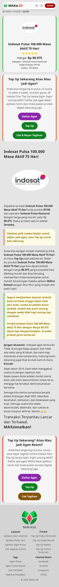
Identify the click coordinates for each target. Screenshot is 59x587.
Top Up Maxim (43, 544)
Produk (16, 11)
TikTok (43, 574)
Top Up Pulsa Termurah (43, 535)
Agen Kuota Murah (15, 565)
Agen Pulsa (15, 561)
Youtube (43, 565)
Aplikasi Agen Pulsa (15, 544)
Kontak (50, 5)
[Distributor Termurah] (5, 5)
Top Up (29, 126)
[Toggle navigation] (36, 5)
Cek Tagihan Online (15, 549)
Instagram (43, 570)
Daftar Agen (29, 116)
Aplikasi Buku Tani (15, 540)
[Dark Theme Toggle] (41, 5)
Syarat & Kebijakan (15, 574)
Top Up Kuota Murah (43, 540)
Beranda (7, 11)
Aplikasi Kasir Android (15, 535)
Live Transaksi (15, 570)
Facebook (43, 561)
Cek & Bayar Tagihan (29, 135)
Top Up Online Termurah (43, 551)
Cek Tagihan (29, 496)
